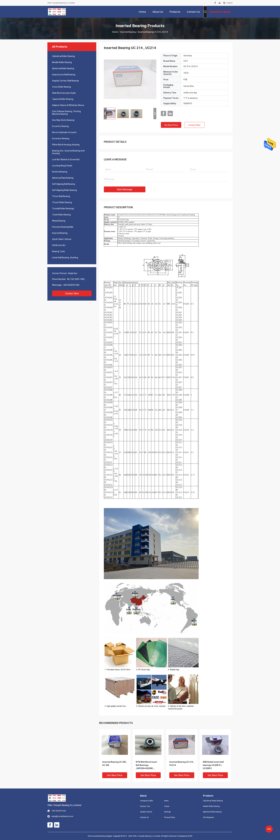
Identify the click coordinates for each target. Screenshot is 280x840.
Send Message (124, 189)
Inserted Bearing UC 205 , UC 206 (114, 763)
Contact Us (144, 817)
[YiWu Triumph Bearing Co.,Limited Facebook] (215, 3)
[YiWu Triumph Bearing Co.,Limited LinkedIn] (219, 3)
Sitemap (167, 812)
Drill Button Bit (58, 245)
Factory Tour (145, 806)
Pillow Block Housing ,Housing (65, 144)
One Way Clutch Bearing (63, 120)
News (166, 801)
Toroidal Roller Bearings (63, 208)
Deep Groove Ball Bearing (63, 74)
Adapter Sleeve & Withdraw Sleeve (68, 105)
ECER (190, 836)
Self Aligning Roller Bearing (64, 190)
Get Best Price (171, 125)
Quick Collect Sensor (61, 239)
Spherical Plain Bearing (62, 178)
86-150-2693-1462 (76, 279)
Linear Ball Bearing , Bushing (65, 257)
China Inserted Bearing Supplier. (100, 836)
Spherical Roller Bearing (63, 68)
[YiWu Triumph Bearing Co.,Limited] (57, 12)
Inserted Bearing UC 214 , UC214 (181, 763)
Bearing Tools (58, 251)
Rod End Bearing (59, 172)
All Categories (208, 817)
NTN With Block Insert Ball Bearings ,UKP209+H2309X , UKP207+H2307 (146, 765)
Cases (166, 806)
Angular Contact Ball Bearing (65, 81)
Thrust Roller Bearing (62, 202)
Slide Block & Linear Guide (64, 93)
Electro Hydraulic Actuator (64, 132)
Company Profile (146, 801)
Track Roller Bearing (61, 214)
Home (115, 32)
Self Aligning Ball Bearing (63, 184)
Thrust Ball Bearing (61, 196)
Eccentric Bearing (60, 126)
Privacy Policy (169, 817)
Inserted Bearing (128, 32)
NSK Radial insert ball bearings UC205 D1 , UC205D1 (213, 765)
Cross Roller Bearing (61, 87)
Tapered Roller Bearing (62, 99)
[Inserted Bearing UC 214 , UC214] (130, 79)
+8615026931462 (71, 285)
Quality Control (146, 812)
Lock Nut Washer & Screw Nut (66, 159)
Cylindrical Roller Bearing (63, 56)
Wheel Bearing (58, 221)
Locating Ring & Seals (62, 165)
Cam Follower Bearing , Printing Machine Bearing (66, 112)
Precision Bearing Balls (62, 227)
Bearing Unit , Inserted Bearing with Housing (68, 152)
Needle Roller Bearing (62, 62)
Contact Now (72, 293)
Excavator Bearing (60, 138)
